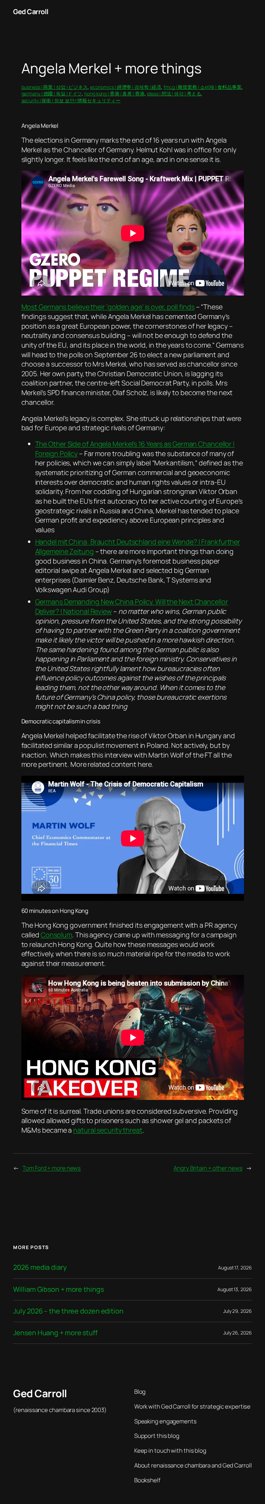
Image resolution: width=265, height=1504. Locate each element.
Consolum (56, 934)
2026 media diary (39, 1267)
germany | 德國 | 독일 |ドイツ (51, 93)
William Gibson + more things (58, 1289)
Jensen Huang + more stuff (55, 1333)
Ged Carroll (31, 11)
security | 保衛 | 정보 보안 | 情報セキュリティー (71, 100)
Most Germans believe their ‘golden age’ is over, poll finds (108, 306)
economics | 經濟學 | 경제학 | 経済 (125, 87)
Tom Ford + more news (51, 1168)
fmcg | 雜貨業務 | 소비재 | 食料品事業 (203, 87)
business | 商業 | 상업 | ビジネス (54, 87)
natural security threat (108, 1130)
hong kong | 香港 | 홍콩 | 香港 (114, 93)
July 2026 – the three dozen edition (68, 1311)
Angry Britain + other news (208, 1168)
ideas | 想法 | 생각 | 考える (174, 93)
